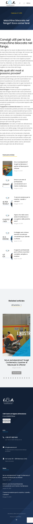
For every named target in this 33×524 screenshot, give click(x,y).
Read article (16, 373)
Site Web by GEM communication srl (16, 513)
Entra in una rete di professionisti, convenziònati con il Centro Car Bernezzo (15, 485)
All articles (15, 305)
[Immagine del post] (16, 335)
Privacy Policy (6, 419)
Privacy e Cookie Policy (15, 516)
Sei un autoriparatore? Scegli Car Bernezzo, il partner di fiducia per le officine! (16, 362)
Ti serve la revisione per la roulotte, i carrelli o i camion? (16, 493)
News (4, 468)
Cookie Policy (6, 422)
